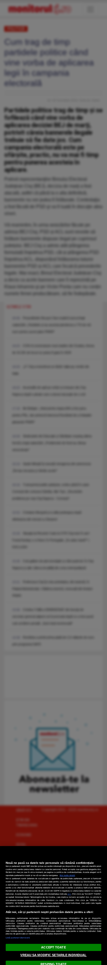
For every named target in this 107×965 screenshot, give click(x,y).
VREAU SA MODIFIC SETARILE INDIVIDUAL (53, 955)
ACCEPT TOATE (53, 947)
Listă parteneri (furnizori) (18, 937)
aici (69, 894)
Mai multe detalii (67, 875)
